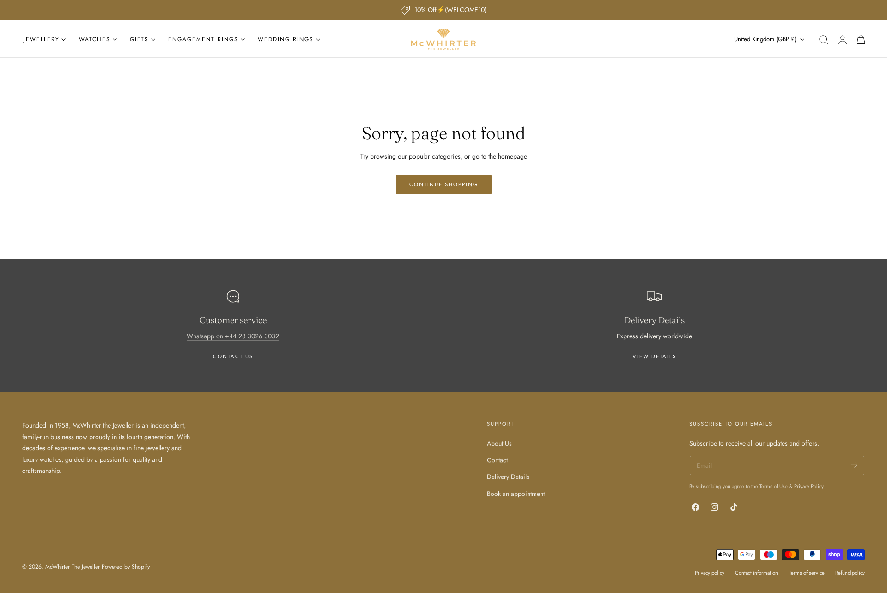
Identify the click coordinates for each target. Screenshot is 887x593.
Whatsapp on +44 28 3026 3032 (233, 336)
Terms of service (807, 572)
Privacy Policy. (809, 486)
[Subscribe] (854, 464)
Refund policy (850, 572)
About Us (499, 443)
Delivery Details (508, 476)
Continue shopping (443, 184)
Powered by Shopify (126, 566)
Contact (497, 460)
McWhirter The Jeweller (72, 566)
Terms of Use (774, 486)
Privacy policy (709, 572)
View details (654, 356)
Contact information (756, 572)
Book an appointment (516, 493)
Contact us (233, 356)
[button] (823, 39)
